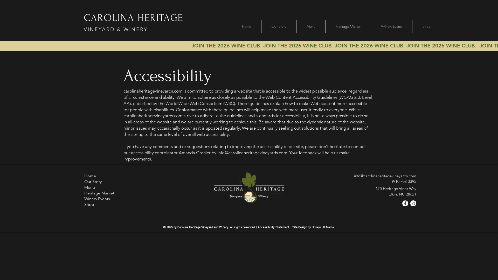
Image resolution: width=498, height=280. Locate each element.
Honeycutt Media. (323, 227)
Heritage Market (99, 193)
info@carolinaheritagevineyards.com (252, 152)
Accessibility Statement (273, 227)
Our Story (93, 181)
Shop (89, 204)
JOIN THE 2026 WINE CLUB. (305, 46)
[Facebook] (405, 203)
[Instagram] (413, 203)
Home (90, 175)
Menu (89, 187)
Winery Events (97, 198)
